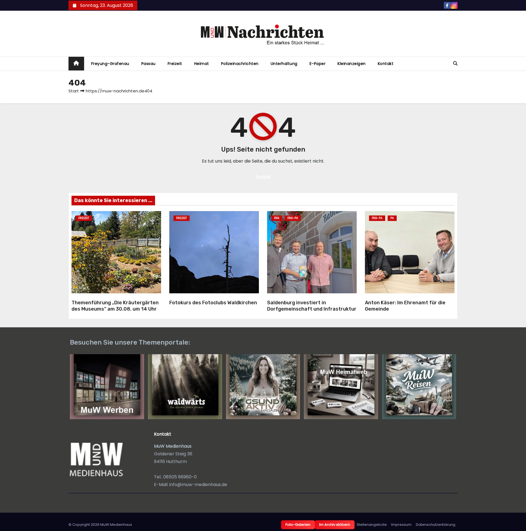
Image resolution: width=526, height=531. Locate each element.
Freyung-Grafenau (110, 63)
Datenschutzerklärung (435, 524)
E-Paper (318, 63)
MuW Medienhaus (116, 524)
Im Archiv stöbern (334, 524)
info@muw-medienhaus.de (198, 484)
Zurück (263, 177)
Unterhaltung (284, 63)
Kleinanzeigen (352, 63)
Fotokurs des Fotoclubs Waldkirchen (213, 303)
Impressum (401, 524)
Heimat (201, 63)
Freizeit (175, 63)
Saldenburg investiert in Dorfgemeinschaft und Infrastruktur (311, 306)
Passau (148, 63)
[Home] (76, 64)
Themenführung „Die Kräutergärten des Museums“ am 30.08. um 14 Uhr (115, 306)
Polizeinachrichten (240, 63)
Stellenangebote (372, 524)
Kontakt (386, 63)
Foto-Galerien (297, 524)
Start (73, 91)
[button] (455, 63)
